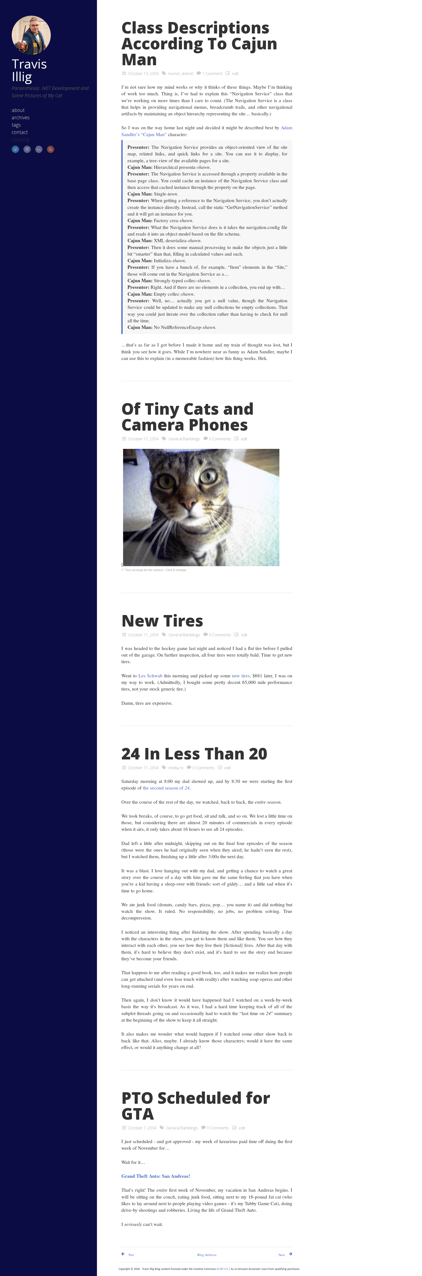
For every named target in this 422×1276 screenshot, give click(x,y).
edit (235, 73)
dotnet (187, 73)
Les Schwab (150, 675)
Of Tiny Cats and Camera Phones (187, 416)
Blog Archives (206, 1255)
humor (174, 73)
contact (20, 132)
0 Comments (220, 439)
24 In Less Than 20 (194, 753)
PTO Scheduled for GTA (195, 1105)
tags (16, 124)
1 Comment (212, 73)
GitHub (27, 149)
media (174, 767)
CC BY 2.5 (222, 1269)
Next (282, 1255)
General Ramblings (184, 439)
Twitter (15, 149)
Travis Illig (29, 70)
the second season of (166, 787)
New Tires (162, 620)
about (18, 110)
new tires (241, 675)
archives (21, 117)
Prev (132, 1255)
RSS (50, 149)
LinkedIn (38, 149)
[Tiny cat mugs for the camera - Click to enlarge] (201, 564)
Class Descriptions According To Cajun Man (199, 43)
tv (181, 767)
